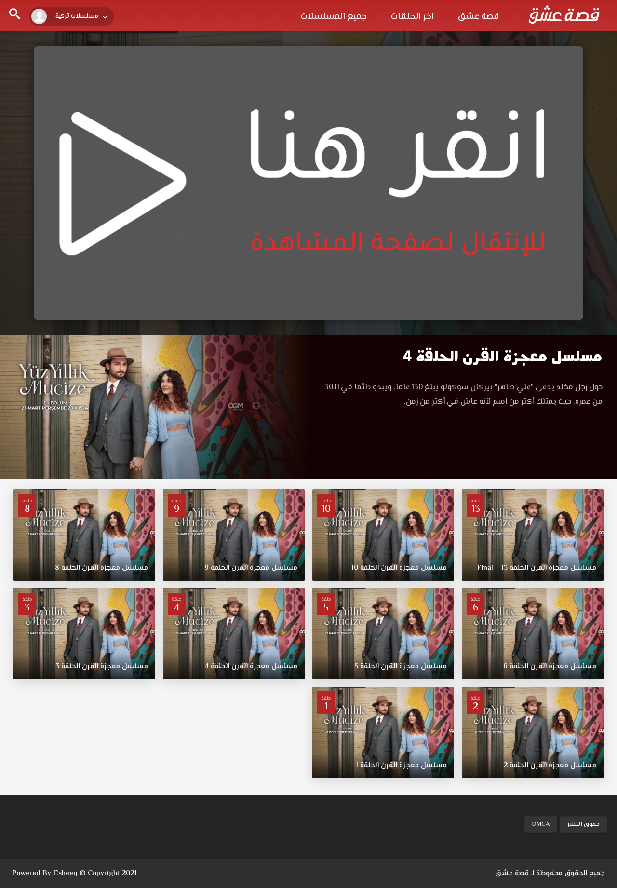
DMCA (541, 824)
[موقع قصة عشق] (564, 14)
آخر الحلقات (412, 17)
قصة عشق (478, 17)
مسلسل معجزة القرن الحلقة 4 (503, 356)
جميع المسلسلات (334, 17)
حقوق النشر (583, 824)
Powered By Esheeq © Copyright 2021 (74, 873)
